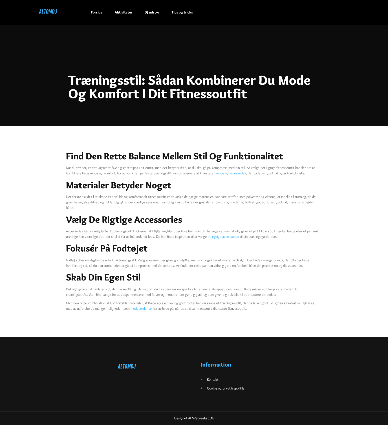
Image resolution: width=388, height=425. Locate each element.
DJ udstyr (152, 12)
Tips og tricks (182, 12)
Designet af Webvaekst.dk (194, 418)
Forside (96, 12)
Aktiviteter (123, 12)
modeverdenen (141, 308)
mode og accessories (231, 173)
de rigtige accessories (223, 236)
